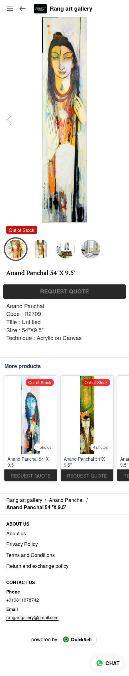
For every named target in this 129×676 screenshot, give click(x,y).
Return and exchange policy (37, 566)
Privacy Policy (22, 544)
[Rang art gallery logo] (40, 8)
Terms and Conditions (30, 555)
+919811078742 (22, 600)
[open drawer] (10, 8)
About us (16, 533)
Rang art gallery (71, 9)
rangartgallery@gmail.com (32, 617)
